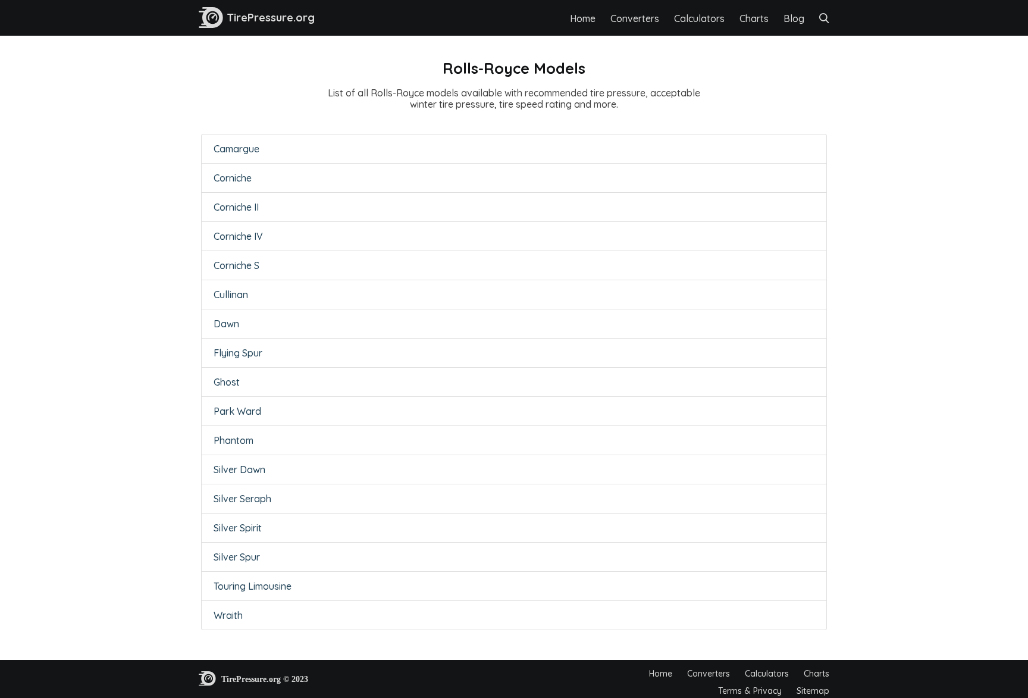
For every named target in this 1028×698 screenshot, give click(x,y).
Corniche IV (238, 236)
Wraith (228, 615)
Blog (793, 18)
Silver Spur (237, 557)
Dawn (226, 324)
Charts (754, 18)
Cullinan (231, 295)
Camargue (236, 149)
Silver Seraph (242, 499)
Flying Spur (238, 353)
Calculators (699, 18)
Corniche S (236, 265)
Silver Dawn (239, 469)
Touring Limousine (253, 586)
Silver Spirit (238, 528)
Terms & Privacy (750, 691)
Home (583, 18)
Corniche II (236, 207)
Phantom (233, 440)
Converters (634, 18)
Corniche (233, 178)
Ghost (227, 382)
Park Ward (237, 411)
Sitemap (813, 691)
